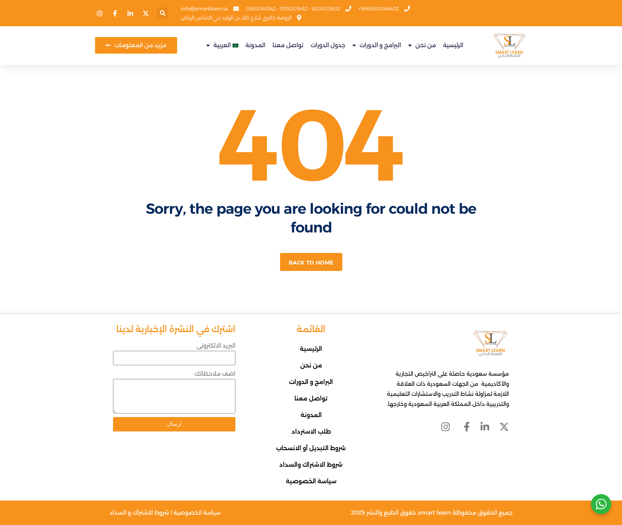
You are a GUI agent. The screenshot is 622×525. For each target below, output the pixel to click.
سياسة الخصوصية (311, 481)
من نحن (425, 45)
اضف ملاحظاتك (214, 373)
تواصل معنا (287, 45)
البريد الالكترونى (216, 345)
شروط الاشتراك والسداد (311, 464)
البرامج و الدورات (380, 45)
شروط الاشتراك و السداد (139, 512)
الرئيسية (453, 45)
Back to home (311, 262)
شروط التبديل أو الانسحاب (311, 448)
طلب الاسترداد (311, 431)
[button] (162, 13)
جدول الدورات (328, 45)
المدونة (255, 45)
